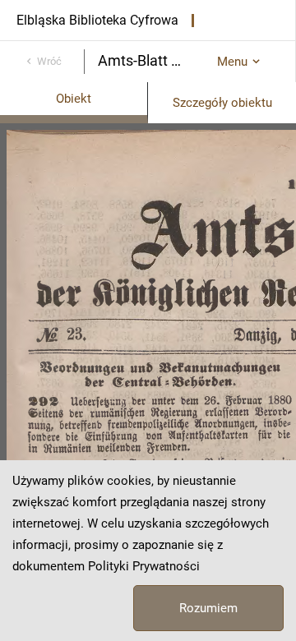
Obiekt (73, 98)
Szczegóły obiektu (222, 102)
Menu (232, 61)
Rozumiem (208, 608)
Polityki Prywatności (144, 566)
